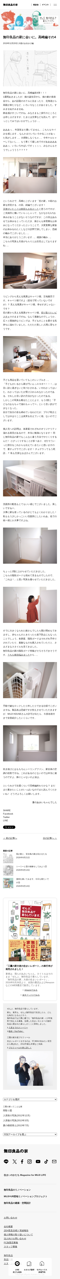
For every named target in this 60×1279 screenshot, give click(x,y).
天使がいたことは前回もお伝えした (21, 209)
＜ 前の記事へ (10, 838)
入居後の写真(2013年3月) (16, 1120)
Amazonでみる (30, 990)
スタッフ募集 (10, 1246)
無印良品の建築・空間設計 (17, 1203)
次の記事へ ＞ (50, 838)
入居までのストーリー (18, 1028)
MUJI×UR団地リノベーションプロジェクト (25, 1196)
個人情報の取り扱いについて (18, 1234)
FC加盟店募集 (11, 1242)
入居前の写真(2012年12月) (16, 1115)
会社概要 (8, 1226)
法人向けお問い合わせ (15, 1238)
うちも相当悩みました (19, 655)
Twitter (6, 817)
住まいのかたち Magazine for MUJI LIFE (25, 1175)
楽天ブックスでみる (31, 995)
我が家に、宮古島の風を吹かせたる (31, 854)
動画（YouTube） (16, 1031)
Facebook (8, 813)
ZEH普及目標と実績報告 (16, 1230)
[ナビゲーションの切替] (55, 5)
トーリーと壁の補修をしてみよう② (31, 866)
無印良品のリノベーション (17, 1189)
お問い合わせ (10, 1217)
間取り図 (7, 1110)
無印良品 (8, 1255)
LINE (5, 820)
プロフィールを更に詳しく (20, 1048)
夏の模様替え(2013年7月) (16, 1125)
